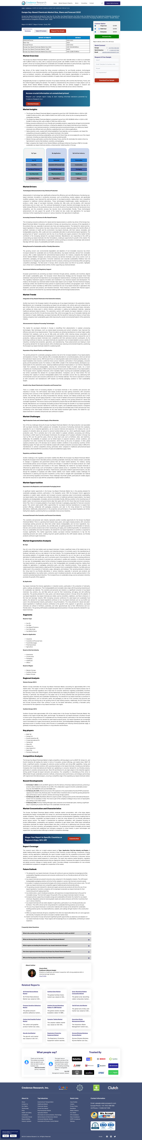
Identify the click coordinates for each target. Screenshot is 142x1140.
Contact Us (25, 1104)
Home (23, 8)
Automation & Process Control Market (48, 1121)
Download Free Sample (106, 80)
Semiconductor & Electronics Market (48, 1117)
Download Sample (33, 104)
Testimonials (25, 1108)
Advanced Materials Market (45, 1119)
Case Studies (73, 1102)
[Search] (102, 3)
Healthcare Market (43, 1104)
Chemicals (28, 8)
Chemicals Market (42, 1106)
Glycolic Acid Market (29, 1033)
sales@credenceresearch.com (110, 52)
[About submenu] (78, 3)
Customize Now (74, 838)
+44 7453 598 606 (113, 48)
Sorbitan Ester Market (54, 991)
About (23, 1102)
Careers (72, 1104)
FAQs (23, 1110)
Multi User (103, 29)
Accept (5, 1135)
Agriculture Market (43, 1112)
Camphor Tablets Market (54, 1019)
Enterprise (103, 32)
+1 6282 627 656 (114, 50)
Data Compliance (74, 1117)
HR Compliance (74, 1114)
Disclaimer (73, 1108)
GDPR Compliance (75, 1119)
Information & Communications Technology (49, 1114)
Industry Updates (26, 1121)
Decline (13, 1135)
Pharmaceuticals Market (44, 1110)
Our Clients (25, 1106)
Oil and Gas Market (43, 1108)
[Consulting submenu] (87, 3)
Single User (103, 25)
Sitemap (72, 1121)
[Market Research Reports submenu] (72, 3)
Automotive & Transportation (45, 1102)
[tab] (27, 31)
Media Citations (74, 1110)
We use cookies (6, 1131)
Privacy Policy (74, 1106)
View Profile (42, 976)
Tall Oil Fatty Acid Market (79, 1005)
